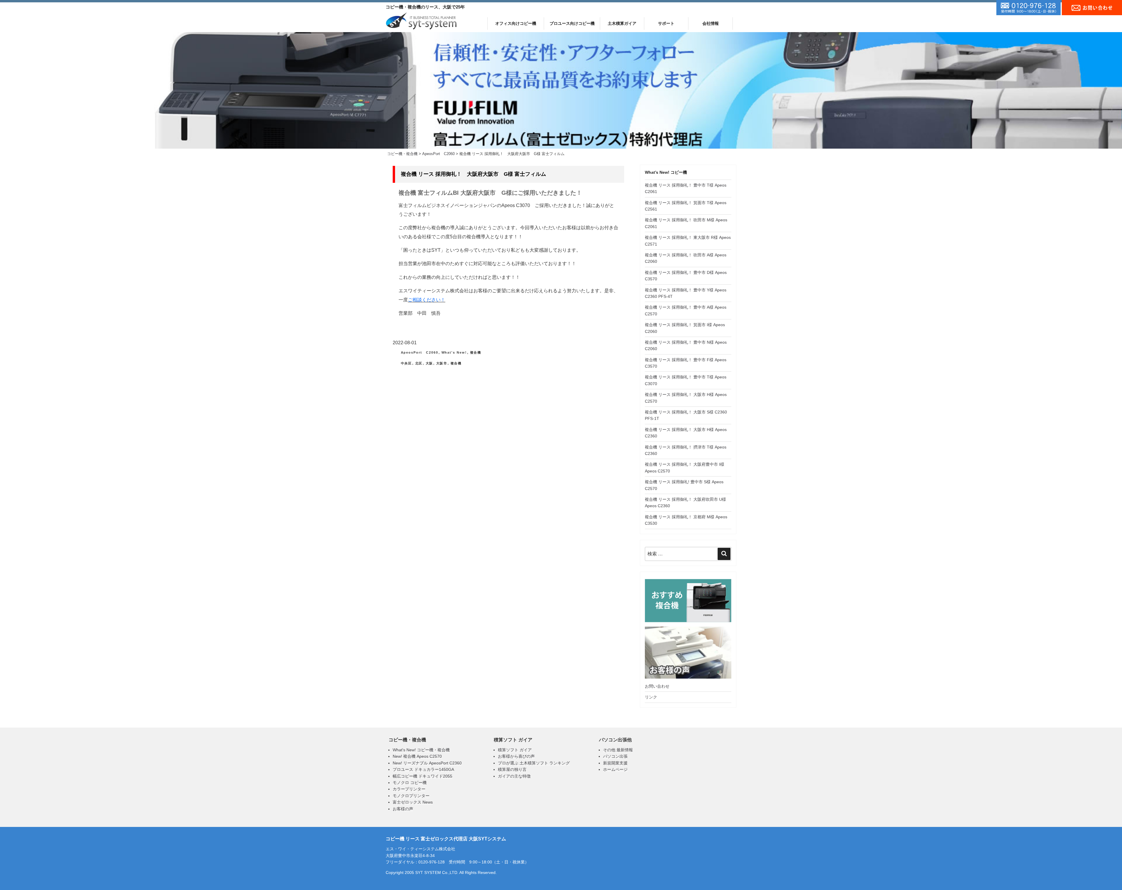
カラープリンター (409, 789)
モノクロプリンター (411, 795)
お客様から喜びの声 (516, 756)
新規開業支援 (615, 763)
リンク (651, 697)
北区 (419, 363)
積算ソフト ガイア (515, 750)
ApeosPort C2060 (420, 352)
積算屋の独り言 (512, 769)
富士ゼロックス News (413, 802)
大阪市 (442, 363)
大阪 (429, 363)
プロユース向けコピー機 (572, 23)
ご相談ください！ (426, 299)
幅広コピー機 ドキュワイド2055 (422, 776)
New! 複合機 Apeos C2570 (417, 756)
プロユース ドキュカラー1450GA (423, 769)
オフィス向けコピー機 (515, 23)
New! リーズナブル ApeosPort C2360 (427, 763)
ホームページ (615, 769)
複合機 (476, 352)
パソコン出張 (615, 756)
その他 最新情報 (618, 750)
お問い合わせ (657, 686)
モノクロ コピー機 (410, 782)
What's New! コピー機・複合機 (421, 750)
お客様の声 (403, 808)
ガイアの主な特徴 (514, 776)
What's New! (454, 352)
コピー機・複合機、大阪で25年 (425, 6)
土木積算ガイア (622, 23)
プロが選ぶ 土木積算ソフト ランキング (534, 763)
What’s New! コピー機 (666, 172)
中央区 (406, 363)
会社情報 (710, 23)
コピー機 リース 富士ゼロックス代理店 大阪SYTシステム (446, 838)
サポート (666, 23)
